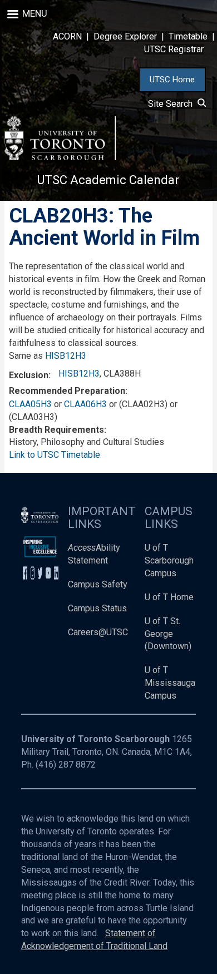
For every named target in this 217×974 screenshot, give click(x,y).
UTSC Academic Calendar (108, 180)
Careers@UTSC (98, 632)
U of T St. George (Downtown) (168, 634)
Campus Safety (97, 584)
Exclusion (28, 375)
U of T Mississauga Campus (170, 683)
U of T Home (169, 597)
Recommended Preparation (67, 390)
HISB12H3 (65, 355)
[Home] (60, 138)
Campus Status (97, 608)
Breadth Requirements (56, 429)
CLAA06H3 (85, 404)
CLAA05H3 (30, 404)
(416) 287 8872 (66, 764)
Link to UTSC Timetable (54, 454)
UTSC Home (172, 80)
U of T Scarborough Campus (169, 560)
